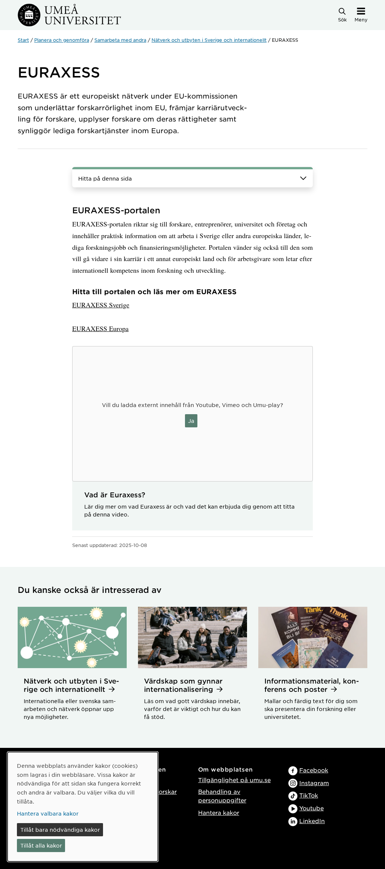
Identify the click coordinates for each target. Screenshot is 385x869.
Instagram (314, 782)
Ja (191, 420)
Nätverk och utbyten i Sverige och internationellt (209, 40)
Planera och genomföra (61, 40)
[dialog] (83, 806)
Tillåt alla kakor (41, 845)
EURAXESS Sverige (100, 304)
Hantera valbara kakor (48, 813)
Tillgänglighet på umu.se (234, 779)
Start (23, 40)
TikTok (308, 795)
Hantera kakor (218, 812)
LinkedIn (312, 820)
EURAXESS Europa (100, 328)
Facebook (313, 769)
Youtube (311, 807)
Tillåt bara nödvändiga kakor (60, 829)
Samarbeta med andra (120, 40)
